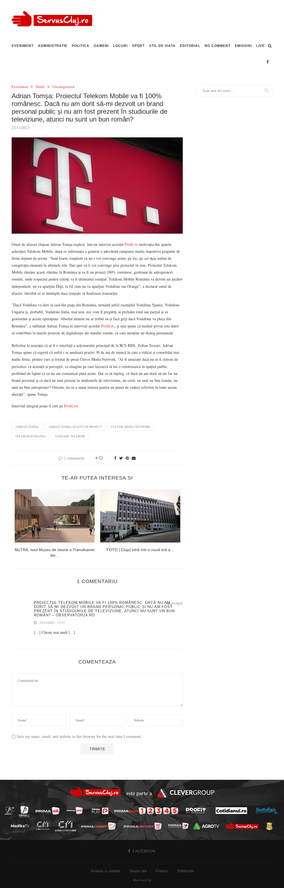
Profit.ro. (71, 405)
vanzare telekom (70, 436)
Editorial (190, 46)
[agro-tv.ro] (208, 826)
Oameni (101, 46)
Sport (138, 46)
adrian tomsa (27, 427)
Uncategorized (63, 87)
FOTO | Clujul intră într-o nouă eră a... (140, 550)
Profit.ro (131, 244)
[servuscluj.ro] (243, 826)
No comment (217, 46)
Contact (162, 870)
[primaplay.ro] (101, 810)
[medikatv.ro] (21, 825)
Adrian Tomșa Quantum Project (75, 427)
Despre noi (138, 870)
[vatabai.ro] (270, 826)
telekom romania (30, 436)
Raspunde (174, 603)
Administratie (52, 46)
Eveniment (23, 46)
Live (260, 46)
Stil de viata (162, 46)
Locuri (120, 46)
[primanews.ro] (76, 810)
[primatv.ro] (11, 810)
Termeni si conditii (105, 870)
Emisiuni (243, 46)
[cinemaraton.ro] (44, 825)
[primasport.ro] (147, 810)
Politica (80, 46)
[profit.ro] (197, 810)
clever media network (130, 427)
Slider (40, 87)
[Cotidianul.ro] (232, 810)
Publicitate (185, 870)
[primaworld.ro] (180, 826)
